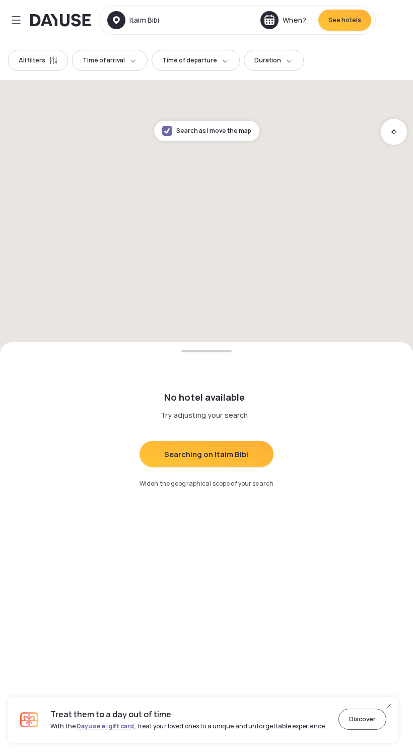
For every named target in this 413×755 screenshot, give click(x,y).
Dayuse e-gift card (105, 726)
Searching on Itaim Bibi (206, 454)
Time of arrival (104, 60)
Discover (362, 719)
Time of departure (189, 60)
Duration (267, 60)
